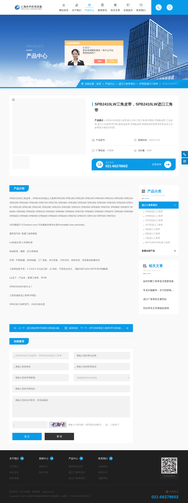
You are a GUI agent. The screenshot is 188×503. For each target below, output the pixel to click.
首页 (98, 84)
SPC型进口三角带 (154, 220)
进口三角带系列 (127, 84)
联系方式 (103, 472)
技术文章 (115, 10)
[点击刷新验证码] (58, 425)
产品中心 (89, 10)
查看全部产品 (148, 251)
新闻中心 (43, 458)
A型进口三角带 (152, 229)
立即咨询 (156, 164)
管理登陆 (36, 491)
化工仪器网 (25, 491)
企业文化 (14, 472)
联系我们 (141, 10)
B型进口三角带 (152, 233)
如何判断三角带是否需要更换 (158, 281)
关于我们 (76, 10)
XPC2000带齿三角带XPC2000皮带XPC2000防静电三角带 (117, 328)
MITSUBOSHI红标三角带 (157, 242)
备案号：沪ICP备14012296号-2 (76, 496)
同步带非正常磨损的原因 (156, 308)
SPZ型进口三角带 (154, 224)
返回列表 (73, 328)
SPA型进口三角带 (154, 211)
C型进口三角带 (152, 238)
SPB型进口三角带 (148, 84)
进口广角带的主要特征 (155, 299)
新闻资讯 (102, 10)
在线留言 (128, 10)
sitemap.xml (47, 491)
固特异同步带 (76, 466)
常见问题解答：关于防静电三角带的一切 (158, 290)
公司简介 (14, 466)
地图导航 (103, 478)
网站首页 (63, 10)
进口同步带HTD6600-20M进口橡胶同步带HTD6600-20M (54, 328)
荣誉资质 (14, 478)
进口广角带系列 (77, 478)
